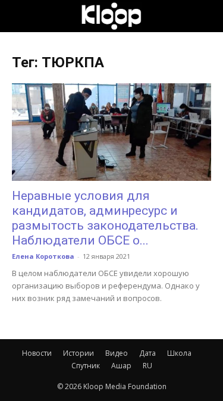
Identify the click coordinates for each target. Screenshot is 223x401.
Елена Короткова (43, 256)
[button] (20, 16)
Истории (78, 353)
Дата (147, 353)
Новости (37, 353)
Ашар (121, 366)
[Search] (206, 16)
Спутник (85, 366)
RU (147, 366)
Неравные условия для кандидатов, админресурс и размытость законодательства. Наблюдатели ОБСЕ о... (105, 218)
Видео (116, 353)
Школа (179, 353)
